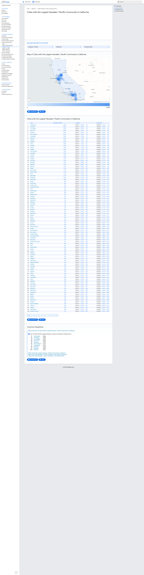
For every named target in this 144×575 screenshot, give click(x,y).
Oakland (32, 141)
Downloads (37, 1)
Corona (32, 222)
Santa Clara (33, 179)
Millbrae (32, 294)
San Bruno (32, 160)
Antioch (32, 157)
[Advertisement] (47, 26)
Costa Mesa (33, 277)
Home (28, 8)
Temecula (32, 266)
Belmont (32, 298)
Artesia (32, 269)
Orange (32, 228)
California (34, 8)
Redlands (32, 281)
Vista (31, 189)
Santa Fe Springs (34, 303)
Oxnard (32, 205)
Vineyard (32, 211)
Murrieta (32, 271)
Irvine (31, 173)
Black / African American (7, 45)
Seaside (32, 192)
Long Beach (33, 136)
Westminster (33, 309)
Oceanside (32, 177)
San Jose (32, 130)
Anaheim (32, 158)
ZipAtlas (108, 101)
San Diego (32, 126)
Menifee (32, 219)
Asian (3, 43)
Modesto (32, 140)
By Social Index (5, 18)
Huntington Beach (34, 187)
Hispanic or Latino (6, 48)
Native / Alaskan (5, 49)
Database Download (6, 5)
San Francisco (33, 134)
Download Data (33, 111)
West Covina (33, 290)
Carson (32, 147)
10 (56, 315)
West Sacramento (34, 262)
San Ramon (33, 292)
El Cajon (32, 207)
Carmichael (33, 237)
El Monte (32, 258)
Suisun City (32, 286)
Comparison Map (118, 8)
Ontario (32, 249)
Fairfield (32, 149)
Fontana (32, 301)
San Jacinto (33, 284)
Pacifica (32, 264)
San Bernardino (34, 230)
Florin (31, 143)
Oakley (31, 296)
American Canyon (34, 311)
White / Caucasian (6, 51)
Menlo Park (33, 213)
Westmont (32, 288)
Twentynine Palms (34, 236)
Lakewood (32, 198)
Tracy (31, 217)
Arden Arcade (33, 247)
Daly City (32, 166)
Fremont (32, 155)
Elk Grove (32, 138)
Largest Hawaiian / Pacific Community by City (47, 8)
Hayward (32, 132)
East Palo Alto (33, 151)
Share (43, 111)
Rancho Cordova (34, 226)
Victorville (32, 283)
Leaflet (94, 101)
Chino (31, 279)
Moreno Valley (33, 172)
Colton (31, 273)
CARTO (104, 101)
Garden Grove (33, 185)
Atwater (32, 307)
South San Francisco (35, 241)
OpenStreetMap (99, 101)
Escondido (32, 204)
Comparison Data (119, 9)
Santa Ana (32, 239)
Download (107, 56)
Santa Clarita (33, 190)
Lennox (32, 251)
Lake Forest (33, 260)
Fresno (32, 181)
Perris (31, 243)
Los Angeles (33, 128)
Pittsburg (32, 202)
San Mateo (32, 153)
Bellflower (32, 252)
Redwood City (33, 194)
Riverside (32, 162)
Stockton (32, 145)
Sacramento (33, 125)
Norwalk (32, 209)
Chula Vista (33, 183)
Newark (32, 215)
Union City (32, 224)
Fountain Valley (34, 234)
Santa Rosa (33, 200)
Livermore (32, 254)
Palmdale (32, 275)
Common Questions (119, 11)
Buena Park (33, 299)
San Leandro (33, 170)
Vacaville (32, 196)
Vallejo (31, 168)
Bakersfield (32, 175)
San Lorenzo (33, 232)
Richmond (32, 220)
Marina (32, 256)
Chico (31, 245)
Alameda (32, 268)
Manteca (32, 164)
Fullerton (32, 305)
